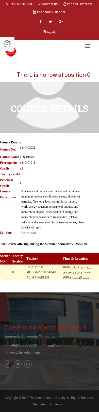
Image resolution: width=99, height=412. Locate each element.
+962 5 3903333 (20, 4)
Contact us (49, 4)
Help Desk (40, 404)
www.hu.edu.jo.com (25, 353)
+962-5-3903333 (23, 345)
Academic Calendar (50, 12)
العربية (51, 31)
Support (59, 404)
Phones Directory (79, 4)
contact (54, 345)
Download (28, 233)
